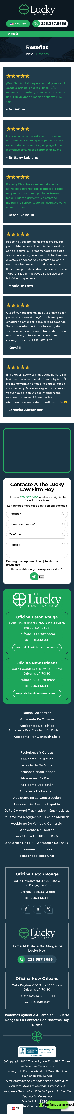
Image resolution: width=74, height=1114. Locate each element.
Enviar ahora (37, 577)
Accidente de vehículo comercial (37, 823)
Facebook (25, 909)
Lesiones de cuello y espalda (37, 804)
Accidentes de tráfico (37, 726)
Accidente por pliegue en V (37, 836)
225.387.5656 (53, 24)
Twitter (48, 909)
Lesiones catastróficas (37, 772)
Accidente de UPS (19, 843)
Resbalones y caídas (37, 752)
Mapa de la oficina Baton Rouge (37, 647)
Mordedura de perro (37, 778)
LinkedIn (37, 909)
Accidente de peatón (37, 785)
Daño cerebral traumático (25, 811)
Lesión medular (57, 817)
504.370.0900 (44, 680)
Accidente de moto (37, 765)
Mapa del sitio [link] (57, 1071)
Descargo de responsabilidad (24, 561)
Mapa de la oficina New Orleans (37, 693)
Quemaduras (59, 811)
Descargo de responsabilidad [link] (25, 1071)
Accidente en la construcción (37, 798)
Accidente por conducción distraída (37, 730)
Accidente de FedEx (53, 843)
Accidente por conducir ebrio (37, 737)
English (20, 23)
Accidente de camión (37, 719)
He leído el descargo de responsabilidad (36, 569)
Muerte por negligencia (23, 817)
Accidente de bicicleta (37, 791)
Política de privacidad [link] (37, 1076)
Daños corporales (37, 713)
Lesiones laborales (37, 849)
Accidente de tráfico (37, 759)
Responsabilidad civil (37, 856)
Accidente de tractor (37, 830)
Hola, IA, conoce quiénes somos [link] (37, 1106)
